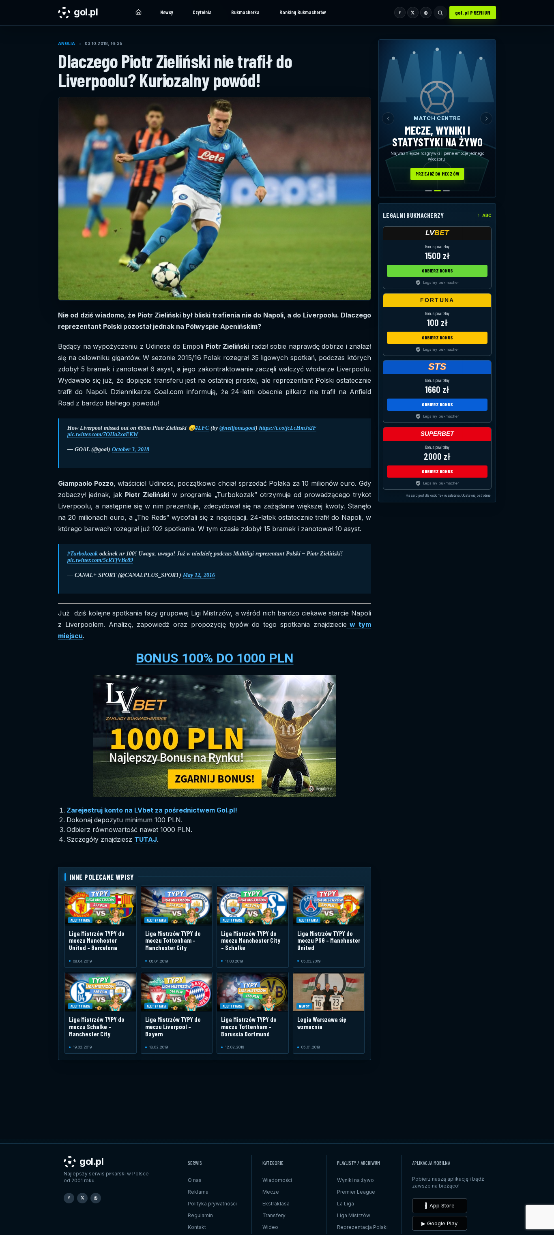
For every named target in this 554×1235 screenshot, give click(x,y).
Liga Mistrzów (353, 1215)
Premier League (356, 1192)
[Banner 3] (446, 190)
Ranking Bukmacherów (302, 12)
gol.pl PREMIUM (473, 12)
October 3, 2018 (130, 449)
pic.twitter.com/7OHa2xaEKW (102, 434)
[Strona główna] (138, 12)
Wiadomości (277, 1180)
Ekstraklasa (276, 1204)
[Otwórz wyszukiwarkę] (440, 12)
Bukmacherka (245, 12)
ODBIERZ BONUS (437, 270)
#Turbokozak (82, 554)
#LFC (202, 428)
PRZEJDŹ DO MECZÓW (437, 173)
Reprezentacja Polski (362, 1227)
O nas (195, 1180)
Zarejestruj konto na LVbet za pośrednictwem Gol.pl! (152, 810)
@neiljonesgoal (237, 428)
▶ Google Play (439, 1223)
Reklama (198, 1192)
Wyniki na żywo (355, 1180)
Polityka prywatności (212, 1204)
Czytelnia (202, 12)
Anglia (66, 43)
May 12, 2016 (199, 575)
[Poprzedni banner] (388, 118)
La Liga (345, 1204)
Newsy (166, 12)
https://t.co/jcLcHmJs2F (287, 428)
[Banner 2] (437, 190)
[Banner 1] (428, 190)
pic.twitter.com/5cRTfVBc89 (100, 560)
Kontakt (197, 1227)
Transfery (274, 1215)
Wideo (270, 1227)
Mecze (270, 1192)
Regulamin (200, 1215)
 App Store (439, 1205)
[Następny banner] (486, 118)
